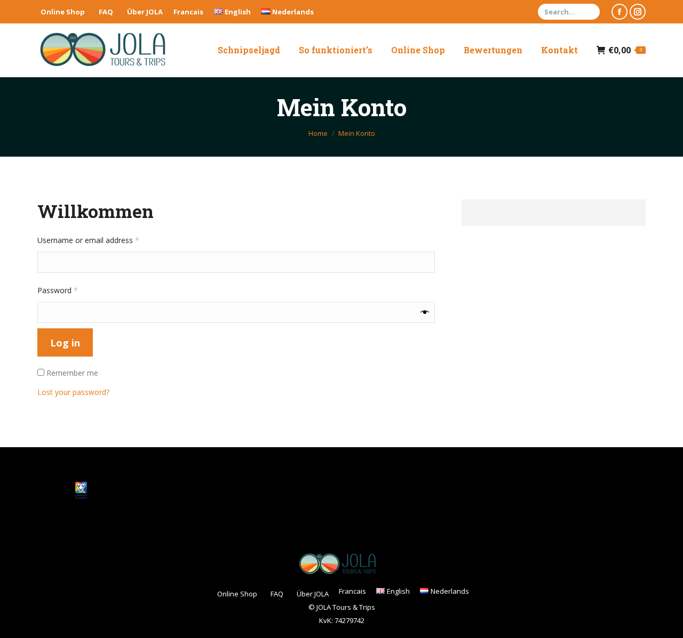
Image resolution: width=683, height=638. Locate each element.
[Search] (590, 12)
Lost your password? (73, 392)
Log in (65, 342)
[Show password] (424, 312)
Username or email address (103, 240)
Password (72, 290)
